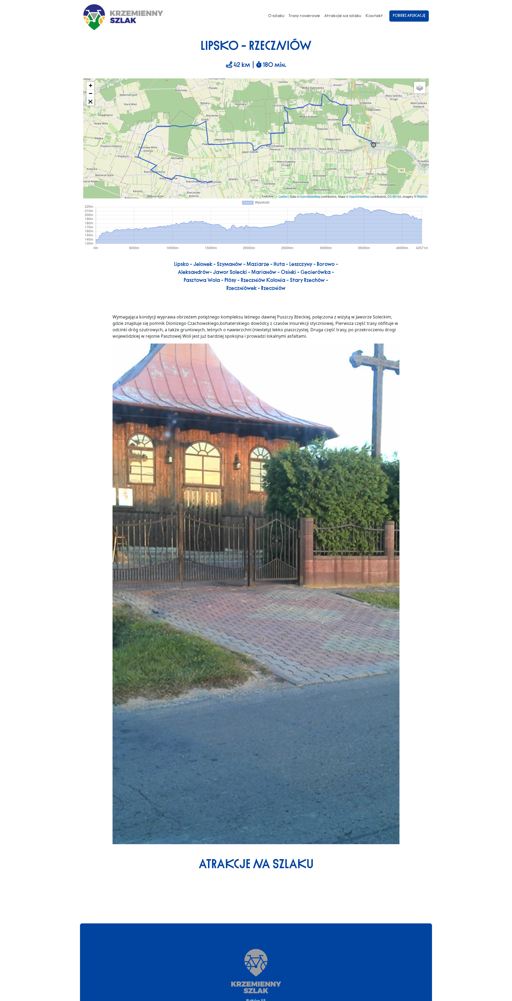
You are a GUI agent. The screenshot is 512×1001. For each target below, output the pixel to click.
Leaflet (283, 196)
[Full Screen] (90, 102)
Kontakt (374, 16)
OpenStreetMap (310, 196)
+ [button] (90, 85)
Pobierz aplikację (409, 15)
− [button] (90, 93)
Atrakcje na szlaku (342, 16)
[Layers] (420, 87)
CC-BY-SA (394, 196)
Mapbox (422, 196)
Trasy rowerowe (304, 16)
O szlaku (276, 16)
